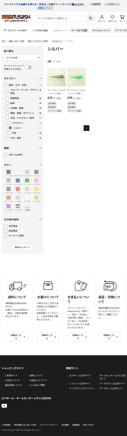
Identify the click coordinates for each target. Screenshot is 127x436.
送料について (36, 375)
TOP (3, 41)
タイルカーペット (101, 30)
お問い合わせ (88, 424)
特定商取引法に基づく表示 (25, 424)
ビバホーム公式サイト (80, 375)
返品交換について (13, 385)
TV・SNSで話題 (79, 30)
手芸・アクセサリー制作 (38, 41)
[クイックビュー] (50, 83)
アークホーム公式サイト (111, 388)
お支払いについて (38, 380)
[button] (101, 18)
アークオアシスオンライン (82, 388)
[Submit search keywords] (91, 18)
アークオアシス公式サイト (112, 383)
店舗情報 (96, 3)
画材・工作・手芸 (16, 41)
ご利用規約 (6, 424)
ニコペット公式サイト (80, 383)
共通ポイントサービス (38, 5)
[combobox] (60, 18)
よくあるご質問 (37, 385)
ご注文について (12, 380)
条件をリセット (22, 247)
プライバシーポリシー (49, 424)
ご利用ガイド (113, 3)
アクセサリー (57, 41)
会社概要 (65, 424)
